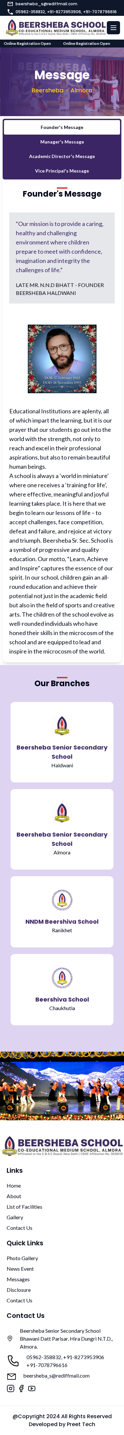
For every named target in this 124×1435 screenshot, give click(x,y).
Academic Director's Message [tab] (62, 156)
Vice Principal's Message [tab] (62, 171)
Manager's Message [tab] (62, 141)
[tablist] (62, 149)
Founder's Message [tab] (62, 127)
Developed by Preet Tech (62, 1424)
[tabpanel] (62, 422)
